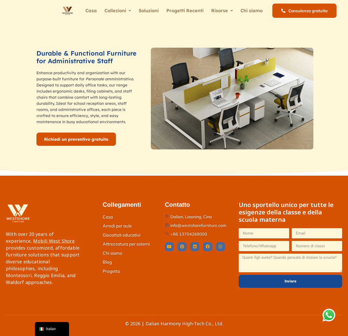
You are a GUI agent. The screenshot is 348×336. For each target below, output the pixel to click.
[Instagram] (220, 246)
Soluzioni (149, 11)
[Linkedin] (194, 246)
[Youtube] (169, 246)
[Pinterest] (182, 246)
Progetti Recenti (185, 11)
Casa (91, 11)
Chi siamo (251, 11)
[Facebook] (207, 246)
